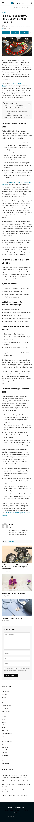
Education (5, 708)
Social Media (5, 750)
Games (4, 722)
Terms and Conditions (11, 810)
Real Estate (5, 747)
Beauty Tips (5, 694)
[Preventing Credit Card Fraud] (17, 607)
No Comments (26, 26)
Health (4, 727)
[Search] (31, 3)
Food (3, 719)
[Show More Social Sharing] (30, 32)
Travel (3, 761)
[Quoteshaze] (17, 3)
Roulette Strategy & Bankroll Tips (14, 117)
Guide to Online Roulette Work (13, 106)
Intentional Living (7, 733)
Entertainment (6, 711)
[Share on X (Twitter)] (15, 32)
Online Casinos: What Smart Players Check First (16, 781)
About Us (17, 812)
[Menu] (3, 3)
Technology (5, 755)
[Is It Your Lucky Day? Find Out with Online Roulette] (17, 46)
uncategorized (6, 763)
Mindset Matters (7, 741)
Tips (3, 758)
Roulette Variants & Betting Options (15, 108)
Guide (3, 725)
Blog (3, 700)
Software (4, 752)
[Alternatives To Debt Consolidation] (17, 582)
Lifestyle (4, 738)
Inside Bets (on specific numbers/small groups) (17, 112)
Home (3, 8)
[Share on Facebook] (6, 32)
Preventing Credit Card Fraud (12, 618)
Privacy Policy (19, 807)
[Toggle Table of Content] (28, 103)
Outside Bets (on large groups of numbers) (18, 115)
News (3, 744)
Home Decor (5, 730)
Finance (4, 12)
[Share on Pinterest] (24, 32)
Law (3, 736)
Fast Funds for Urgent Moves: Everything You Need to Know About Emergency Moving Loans (16, 566)
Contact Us (25, 810)
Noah (8, 26)
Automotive (5, 691)
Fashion (4, 714)
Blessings (4, 697)
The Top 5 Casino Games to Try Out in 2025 (14, 795)
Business (4, 703)
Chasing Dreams (6, 705)
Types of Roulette (11, 109)
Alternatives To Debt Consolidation (14, 593)
